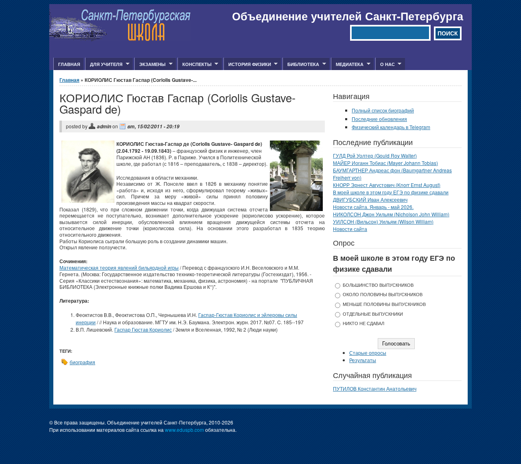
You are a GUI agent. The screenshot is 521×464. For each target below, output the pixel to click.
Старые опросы (367, 352)
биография (82, 361)
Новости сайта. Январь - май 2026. (373, 206)
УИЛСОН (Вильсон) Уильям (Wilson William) (383, 221)
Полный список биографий (383, 110)
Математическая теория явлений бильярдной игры (119, 267)
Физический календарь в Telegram (391, 126)
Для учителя (104, 64)
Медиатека (347, 64)
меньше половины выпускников (384, 304)
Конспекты (194, 64)
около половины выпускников (382, 294)
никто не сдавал (363, 323)
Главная (69, 64)
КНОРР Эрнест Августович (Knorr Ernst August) (386, 184)
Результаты (362, 359)
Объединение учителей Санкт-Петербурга (347, 16)
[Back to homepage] (120, 38)
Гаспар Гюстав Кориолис (143, 329)
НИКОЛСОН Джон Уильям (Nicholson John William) (391, 214)
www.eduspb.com (184, 429)
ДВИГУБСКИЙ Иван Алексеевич (370, 199)
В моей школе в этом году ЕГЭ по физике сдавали (391, 192)
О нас (385, 64)
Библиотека (300, 64)
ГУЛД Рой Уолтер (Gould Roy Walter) (375, 155)
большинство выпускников (378, 285)
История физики (247, 64)
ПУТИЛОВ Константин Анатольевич (374, 388)
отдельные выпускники (373, 314)
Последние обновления (379, 118)
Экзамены (150, 64)
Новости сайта (350, 228)
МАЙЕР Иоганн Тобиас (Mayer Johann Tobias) (385, 162)
